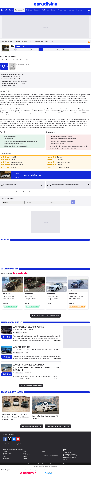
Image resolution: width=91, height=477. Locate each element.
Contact (24, 464)
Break (4, 456)
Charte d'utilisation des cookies (71, 456)
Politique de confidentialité (69, 454)
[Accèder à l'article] (16, 404)
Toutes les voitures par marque (50, 455)
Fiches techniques (56, 49)
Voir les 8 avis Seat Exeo (32, 175)
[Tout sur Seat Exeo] (5, 50)
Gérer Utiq (65, 459)
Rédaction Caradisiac (42, 464)
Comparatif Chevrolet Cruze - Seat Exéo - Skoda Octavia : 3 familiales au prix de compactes (15, 417)
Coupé (24, 451)
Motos (44, 451)
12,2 (4, 66)
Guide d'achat (19, 10)
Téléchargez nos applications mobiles (17, 444)
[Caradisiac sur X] (10, 439)
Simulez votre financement (23, 192)
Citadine (5, 451)
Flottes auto (45, 10)
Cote (64, 49)
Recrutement (66, 464)
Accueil (13, 49)
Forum (60, 10)
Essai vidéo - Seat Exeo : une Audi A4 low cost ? (45, 417)
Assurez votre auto (68, 192)
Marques (71, 10)
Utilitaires (37, 10)
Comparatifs (34, 49)
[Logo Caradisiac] (45, 7)
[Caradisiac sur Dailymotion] (14, 439)
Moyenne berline (7, 453)
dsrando (18, 352)
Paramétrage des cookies (69, 457)
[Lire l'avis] (6, 333)
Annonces (79, 10)
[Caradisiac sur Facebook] (5, 439)
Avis (40, 49)
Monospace (6, 458)
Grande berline (7, 455)
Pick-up (25, 456)
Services (53, 10)
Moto (65, 10)
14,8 (7, 374)
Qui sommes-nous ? (55, 464)
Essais (11, 10)
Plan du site (66, 451)
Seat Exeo (20, 46)
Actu (6, 10)
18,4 (7, 336)
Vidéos (87, 49)
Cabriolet (25, 453)
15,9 (17, 174)
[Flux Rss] (89, 41)
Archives (65, 449)
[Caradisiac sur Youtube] (18, 439)
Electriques (29, 10)
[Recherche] (89, 13)
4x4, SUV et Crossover (29, 455)
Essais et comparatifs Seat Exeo (12, 392)
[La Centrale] (28, 474)
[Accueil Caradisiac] (2, 10)
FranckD (18, 332)
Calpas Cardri (19, 373)
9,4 (6, 356)
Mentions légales (67, 452)
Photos (81, 49)
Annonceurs (31, 464)
